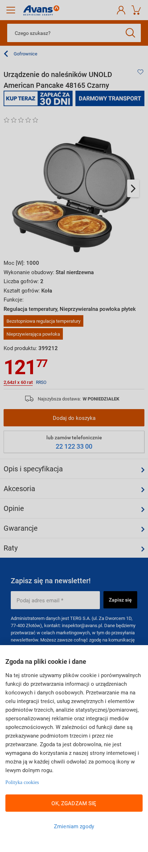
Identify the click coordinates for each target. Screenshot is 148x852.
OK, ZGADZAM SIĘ (73, 803)
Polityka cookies (22, 782)
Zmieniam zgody (74, 826)
